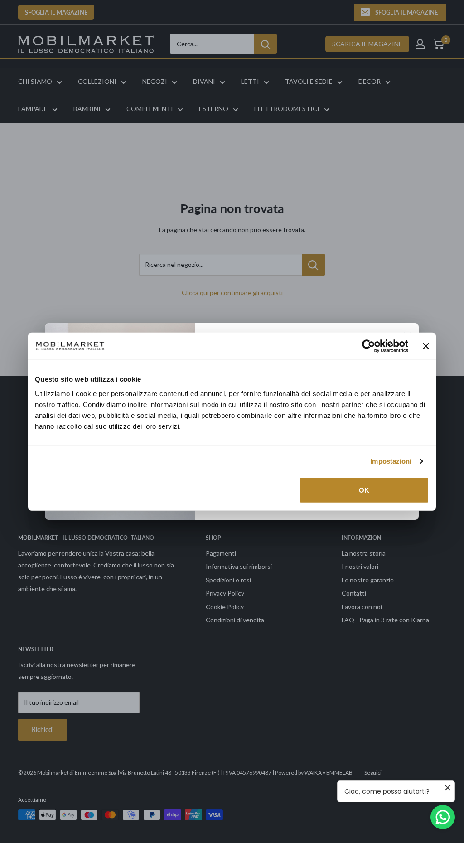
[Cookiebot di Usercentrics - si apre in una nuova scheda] (368, 346)
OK (364, 490)
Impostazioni (390, 461)
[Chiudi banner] (426, 346)
